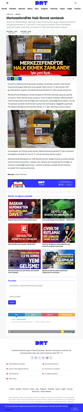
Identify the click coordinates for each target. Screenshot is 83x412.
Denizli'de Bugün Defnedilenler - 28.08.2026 (58, 219)
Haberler (9, 14)
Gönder (12, 302)
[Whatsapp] (51, 357)
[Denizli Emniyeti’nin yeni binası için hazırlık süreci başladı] (24, 259)
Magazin (44, 9)
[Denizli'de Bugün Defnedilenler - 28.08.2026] (58, 208)
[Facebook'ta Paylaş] (8, 78)
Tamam (75, 409)
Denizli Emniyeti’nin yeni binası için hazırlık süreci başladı (23, 271)
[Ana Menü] (7, 3)
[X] (36, 357)
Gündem (12, 9)
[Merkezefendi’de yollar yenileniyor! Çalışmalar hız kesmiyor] (58, 259)
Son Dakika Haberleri (51, 374)
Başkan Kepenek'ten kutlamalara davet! (22, 219)
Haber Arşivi (12, 379)
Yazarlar (77, 9)
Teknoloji (53, 9)
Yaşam (62, 9)
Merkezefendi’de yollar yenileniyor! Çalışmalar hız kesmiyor (55, 271)
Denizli (4, 9)
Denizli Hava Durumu (51, 364)
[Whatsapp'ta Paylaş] (16, 78)
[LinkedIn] (43, 357)
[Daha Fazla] (20, 78)
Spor (37, 9)
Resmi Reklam (46, 391)
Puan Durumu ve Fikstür (52, 369)
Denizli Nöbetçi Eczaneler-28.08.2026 (21, 244)
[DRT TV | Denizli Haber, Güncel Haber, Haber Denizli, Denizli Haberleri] (41, 2)
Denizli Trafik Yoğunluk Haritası (18, 369)
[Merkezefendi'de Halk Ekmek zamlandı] (41, 55)
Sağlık (69, 9)
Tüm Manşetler (14, 374)
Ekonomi (21, 9)
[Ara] (75, 3)
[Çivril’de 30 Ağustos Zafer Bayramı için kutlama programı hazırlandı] (58, 233)
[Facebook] (32, 357)
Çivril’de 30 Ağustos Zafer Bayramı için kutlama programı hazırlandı (56, 245)
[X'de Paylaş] (12, 78)
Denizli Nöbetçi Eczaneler (17, 364)
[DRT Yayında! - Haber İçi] (41, 183)
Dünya (30, 9)
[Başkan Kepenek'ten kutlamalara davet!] (24, 208)
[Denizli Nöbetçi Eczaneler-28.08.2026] (24, 233)
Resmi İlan (35, 391)
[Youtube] (47, 357)
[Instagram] (39, 357)
